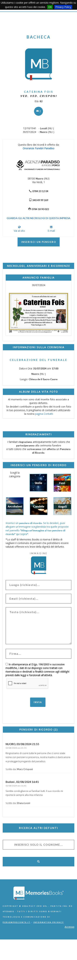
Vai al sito (19, 230)
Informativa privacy (48, 922)
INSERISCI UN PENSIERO (38, 241)
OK (50, 7)
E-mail (51, 230)
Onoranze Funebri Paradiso (38, 148)
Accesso (69, 926)
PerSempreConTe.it (16, 922)
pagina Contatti (44, 413)
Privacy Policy (63, 7)
